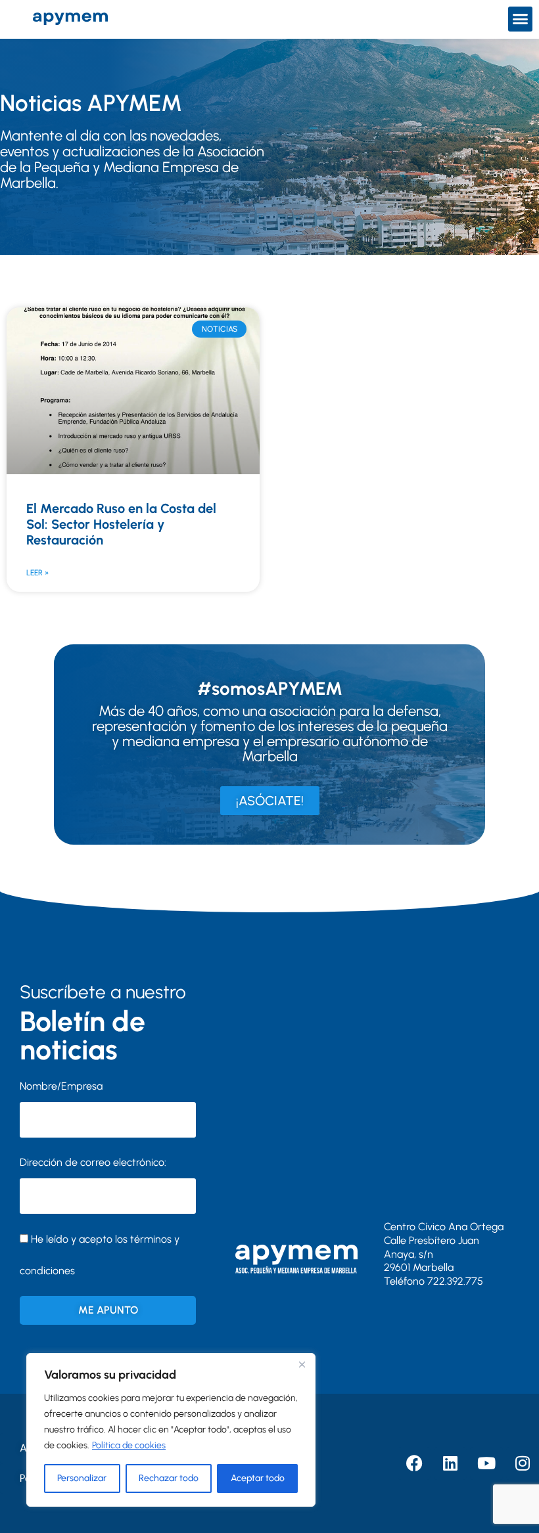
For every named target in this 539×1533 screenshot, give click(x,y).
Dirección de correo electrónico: (93, 1162)
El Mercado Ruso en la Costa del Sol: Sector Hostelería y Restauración (121, 524)
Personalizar (81, 1478)
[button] (520, 19)
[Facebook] (414, 1463)
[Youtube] (486, 1463)
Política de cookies (129, 1445)
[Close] (302, 1364)
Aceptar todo (258, 1478)
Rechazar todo (169, 1478)
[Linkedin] (450, 1463)
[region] (171, 1430)
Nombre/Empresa (61, 1086)
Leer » (37, 572)
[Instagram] (522, 1463)
